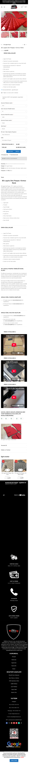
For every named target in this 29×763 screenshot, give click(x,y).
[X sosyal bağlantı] (9, 723)
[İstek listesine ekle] (8, 470)
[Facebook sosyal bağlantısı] (6, 171)
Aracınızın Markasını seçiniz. (7, 103)
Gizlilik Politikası (14, 683)
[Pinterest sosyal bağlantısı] (10, 171)
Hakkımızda (13, 659)
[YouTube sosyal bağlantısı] (14, 723)
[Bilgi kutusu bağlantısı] (14, 559)
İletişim (13, 668)
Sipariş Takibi (14, 689)
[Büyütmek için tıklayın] (3, 28)
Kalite (2, 137)
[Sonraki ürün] (26, 44)
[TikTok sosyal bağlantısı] (21, 723)
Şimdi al (17, 151)
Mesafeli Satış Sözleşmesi (14, 675)
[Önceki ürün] (23, 44)
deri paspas (18, 168)
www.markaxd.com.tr (17, 303)
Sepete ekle (10, 151)
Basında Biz (14, 665)
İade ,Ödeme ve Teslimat (14, 678)
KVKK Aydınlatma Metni (14, 680)
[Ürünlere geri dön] (24, 44)
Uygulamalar (13, 662)
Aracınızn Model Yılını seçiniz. (7, 114)
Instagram (14, 701)
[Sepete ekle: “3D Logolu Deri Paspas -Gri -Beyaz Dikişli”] (19, 470)
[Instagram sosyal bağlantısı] (12, 723)
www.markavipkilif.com (19, 315)
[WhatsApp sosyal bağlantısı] (11, 171)
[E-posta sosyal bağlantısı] (8, 171)
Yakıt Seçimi (4, 126)
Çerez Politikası (14, 686)
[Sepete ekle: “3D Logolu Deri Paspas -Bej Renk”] (6, 470)
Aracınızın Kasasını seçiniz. (6, 120)
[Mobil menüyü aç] (4, 7)
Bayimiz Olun (14, 692)
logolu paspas (23, 168)
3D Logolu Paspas (7, 44)
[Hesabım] (1, 7)
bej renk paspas (12, 168)
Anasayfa (14, 656)
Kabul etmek (14, 760)
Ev (1, 44)
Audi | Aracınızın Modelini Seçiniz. (8, 108)
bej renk (6, 168)
